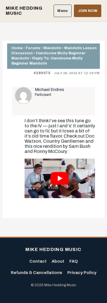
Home (17, 48)
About (58, 261)
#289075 (42, 73)
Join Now (87, 11)
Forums (33, 48)
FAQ (73, 261)
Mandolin (52, 48)
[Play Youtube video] (60, 178)
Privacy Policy (81, 273)
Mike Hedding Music (24, 11)
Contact (38, 261)
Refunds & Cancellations (36, 273)
